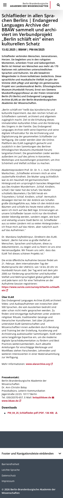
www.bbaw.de (10, 400)
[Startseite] (30, 5)
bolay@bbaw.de (42, 397)
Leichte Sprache (11, 469)
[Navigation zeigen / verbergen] (5, 5)
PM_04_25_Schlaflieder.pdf (31, 412)
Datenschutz (9, 475)
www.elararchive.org (38, 364)
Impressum (8, 481)
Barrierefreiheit (10, 464)
